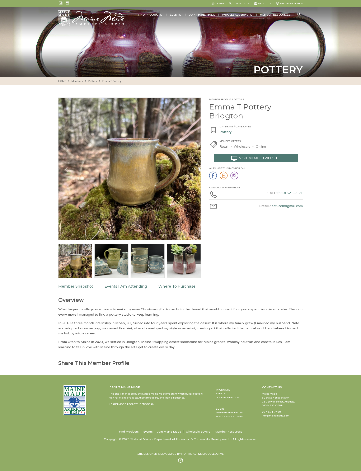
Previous (66, 169)
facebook (213, 175)
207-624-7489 (271, 411)
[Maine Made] (92, 24)
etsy (224, 175)
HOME (62, 81)
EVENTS (220, 393)
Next (193, 169)
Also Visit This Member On (227, 168)
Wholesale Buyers (237, 14)
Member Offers (230, 141)
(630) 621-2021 (290, 193)
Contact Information (224, 187)
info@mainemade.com (275, 415)
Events (175, 14)
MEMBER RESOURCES (229, 412)
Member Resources (275, 14)
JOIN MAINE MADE (227, 397)
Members (77, 81)
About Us (264, 3)
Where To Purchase (177, 286)
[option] (129, 169)
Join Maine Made (202, 14)
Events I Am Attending (125, 286)
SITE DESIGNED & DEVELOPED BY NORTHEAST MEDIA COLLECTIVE (180, 454)
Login (220, 3)
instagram (234, 175)
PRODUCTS (223, 389)
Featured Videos (291, 3)
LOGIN (220, 408)
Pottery (92, 81)
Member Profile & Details (226, 99)
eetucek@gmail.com (287, 206)
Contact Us (241, 3)
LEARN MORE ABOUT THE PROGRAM (132, 404)
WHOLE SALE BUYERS (229, 416)
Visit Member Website (259, 158)
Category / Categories (235, 126)
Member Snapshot (75, 286)
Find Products (150, 14)
